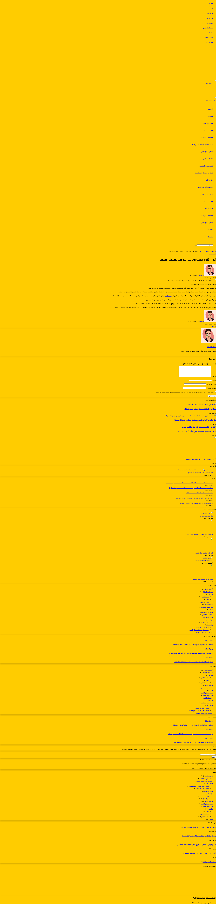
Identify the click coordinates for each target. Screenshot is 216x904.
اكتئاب (207, 599)
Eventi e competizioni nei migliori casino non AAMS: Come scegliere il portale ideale (189, 483)
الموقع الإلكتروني (211, 388)
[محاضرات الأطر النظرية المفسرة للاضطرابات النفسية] (203, 532)
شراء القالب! (210, 23)
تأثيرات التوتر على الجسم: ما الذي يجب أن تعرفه (201, 459)
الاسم (214, 380)
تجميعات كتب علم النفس (205, 187)
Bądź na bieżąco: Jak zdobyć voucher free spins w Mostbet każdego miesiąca (191, 488)
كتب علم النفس (209, 18)
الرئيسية (211, 4)
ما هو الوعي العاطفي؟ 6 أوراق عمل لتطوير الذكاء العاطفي (196, 844)
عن (212, 9)
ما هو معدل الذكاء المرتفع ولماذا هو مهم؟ (200, 472)
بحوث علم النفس (207, 194)
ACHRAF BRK (200, 275)
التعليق (213, 376)
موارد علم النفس (207, 123)
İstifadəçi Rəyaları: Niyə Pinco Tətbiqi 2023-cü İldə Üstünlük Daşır (194, 498)
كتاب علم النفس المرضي (206, 516)
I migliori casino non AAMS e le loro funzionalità (199, 493)
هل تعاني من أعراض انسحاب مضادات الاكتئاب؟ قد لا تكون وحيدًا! (195, 420)
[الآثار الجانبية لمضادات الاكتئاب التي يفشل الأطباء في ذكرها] (199, 427)
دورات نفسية (209, 42)
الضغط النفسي (202, 251)
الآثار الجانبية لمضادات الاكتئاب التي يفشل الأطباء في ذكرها (197, 431)
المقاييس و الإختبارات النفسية (204, 172)
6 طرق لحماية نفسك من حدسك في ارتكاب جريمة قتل (199, 853)
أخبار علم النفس (208, 158)
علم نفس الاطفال (208, 592)
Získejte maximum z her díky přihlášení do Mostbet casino (196, 503)
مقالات (211, 33)
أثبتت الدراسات (168, 296)
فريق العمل (210, 13)
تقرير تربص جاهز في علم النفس (204, 553)
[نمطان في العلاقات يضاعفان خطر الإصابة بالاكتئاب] (201, 404)
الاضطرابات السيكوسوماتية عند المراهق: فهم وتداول (198, 827)
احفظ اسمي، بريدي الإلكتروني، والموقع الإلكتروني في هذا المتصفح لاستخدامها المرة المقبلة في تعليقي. (184, 392)
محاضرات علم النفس (208, 28)
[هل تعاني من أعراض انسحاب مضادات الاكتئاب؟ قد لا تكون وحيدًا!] (190, 415)
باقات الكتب (209, 180)
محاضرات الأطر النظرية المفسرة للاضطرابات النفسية (199, 534)
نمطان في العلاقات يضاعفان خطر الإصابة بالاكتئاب (200, 408)
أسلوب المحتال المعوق (208, 861)
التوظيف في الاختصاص (206, 165)
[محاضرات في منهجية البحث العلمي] (203, 576)
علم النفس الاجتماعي (207, 607)
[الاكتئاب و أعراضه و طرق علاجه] (208, 558)
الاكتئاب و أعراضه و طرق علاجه (204, 560)
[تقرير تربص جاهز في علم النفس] (203, 550)
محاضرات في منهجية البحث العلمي (203, 579)
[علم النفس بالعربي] (210, 83)
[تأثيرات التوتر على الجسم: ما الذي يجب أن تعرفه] (199, 455)
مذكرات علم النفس (208, 37)
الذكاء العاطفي (204, 602)
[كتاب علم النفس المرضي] (207, 513)
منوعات (210, 236)
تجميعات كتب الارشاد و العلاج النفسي (201, 144)
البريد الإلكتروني (211, 384)
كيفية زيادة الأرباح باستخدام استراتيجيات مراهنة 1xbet (199, 835)
